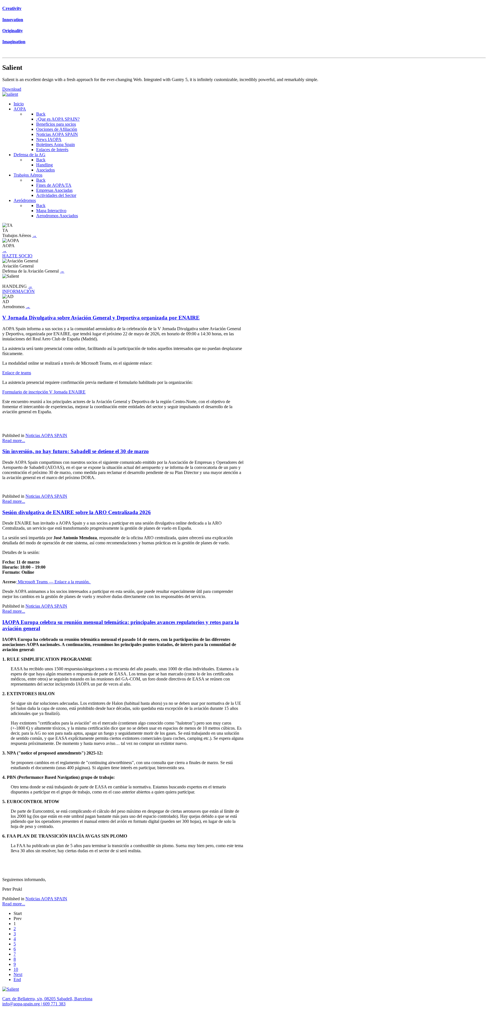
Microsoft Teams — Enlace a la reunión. (54, 581)
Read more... (13, 440)
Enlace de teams (16, 372)
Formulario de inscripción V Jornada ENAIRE (44, 392)
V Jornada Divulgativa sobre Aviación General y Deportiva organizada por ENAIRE (101, 318)
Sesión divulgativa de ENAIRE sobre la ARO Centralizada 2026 (76, 512)
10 (16, 969)
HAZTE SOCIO (17, 255)
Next (18, 974)
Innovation (12, 19)
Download (11, 89)
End (17, 979)
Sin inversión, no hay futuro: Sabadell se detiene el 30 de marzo (75, 451)
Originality (12, 30)
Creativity (11, 8)
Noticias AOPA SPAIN (46, 435)
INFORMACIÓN (18, 291)
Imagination (13, 41)
